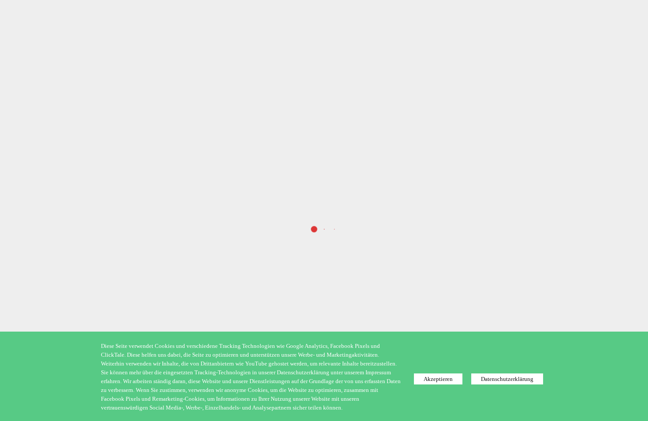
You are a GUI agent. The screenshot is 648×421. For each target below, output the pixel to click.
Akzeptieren (438, 379)
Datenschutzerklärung (507, 379)
